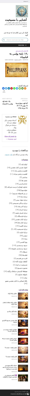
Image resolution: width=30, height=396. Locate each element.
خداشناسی (23, 184)
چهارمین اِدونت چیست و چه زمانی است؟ (10, 330)
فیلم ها (24, 255)
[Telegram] (17, 88)
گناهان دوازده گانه (21, 261)
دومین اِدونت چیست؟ (11, 347)
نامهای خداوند (22, 274)
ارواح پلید (24, 164)
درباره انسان (23, 210)
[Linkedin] (9, 88)
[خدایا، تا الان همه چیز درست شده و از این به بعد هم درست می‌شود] (23, 366)
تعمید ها (24, 180)
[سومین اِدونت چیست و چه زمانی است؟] (23, 339)
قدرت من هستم (21, 258)
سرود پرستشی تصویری (19, 249)
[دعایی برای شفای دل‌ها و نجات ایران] (23, 303)
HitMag (26, 394)
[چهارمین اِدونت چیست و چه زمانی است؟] (23, 330)
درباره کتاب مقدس (21, 219)
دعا (26, 239)
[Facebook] (3, 88)
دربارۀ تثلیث (23, 232)
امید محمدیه (17, 59)
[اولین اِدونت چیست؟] (23, 357)
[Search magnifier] (4, 40)
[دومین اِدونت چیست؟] (23, 348)
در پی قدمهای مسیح (20, 193)
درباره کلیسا (23, 226)
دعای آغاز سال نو (12, 311)
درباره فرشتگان (22, 216)
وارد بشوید (8, 154)
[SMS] (19, 88)
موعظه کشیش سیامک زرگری (17, 271)
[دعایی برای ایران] (23, 294)
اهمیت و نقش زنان (21, 171)
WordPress (19, 394)
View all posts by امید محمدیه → (10, 137)
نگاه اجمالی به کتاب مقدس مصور (22, 51)
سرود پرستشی (22, 245)
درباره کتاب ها (22, 223)
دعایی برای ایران (12, 293)
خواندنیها (24, 190)
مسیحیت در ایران (21, 265)
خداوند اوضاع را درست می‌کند (17, 187)
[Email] (22, 88)
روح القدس (23, 242)
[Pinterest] (11, 88)
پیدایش (24, 177)
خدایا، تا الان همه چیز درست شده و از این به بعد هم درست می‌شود (10, 367)
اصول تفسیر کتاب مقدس (19, 167)
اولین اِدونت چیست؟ (11, 356)
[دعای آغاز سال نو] (23, 312)
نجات (25, 278)
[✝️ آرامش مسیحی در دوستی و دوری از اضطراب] (23, 376)
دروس (25, 236)
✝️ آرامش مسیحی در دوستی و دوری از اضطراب (10, 376)
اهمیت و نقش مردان (20, 174)
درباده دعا (24, 197)
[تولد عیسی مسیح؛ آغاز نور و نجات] (23, 321)
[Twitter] (6, 88)
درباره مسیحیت (22, 229)
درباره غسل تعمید (21, 213)
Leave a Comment (9, 59)
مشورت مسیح (22, 268)
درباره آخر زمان (22, 206)
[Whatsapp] (14, 88)
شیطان (24, 252)
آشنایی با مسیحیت (16, 20)
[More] (25, 88)
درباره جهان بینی (21, 200)
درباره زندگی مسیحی (20, 203)
